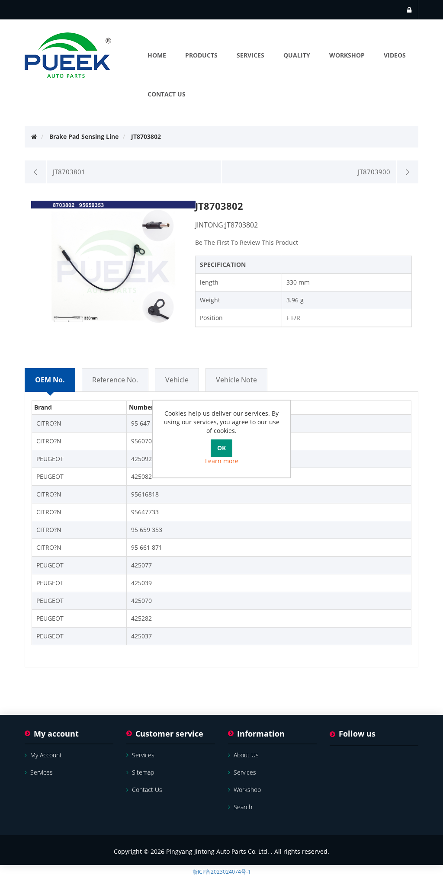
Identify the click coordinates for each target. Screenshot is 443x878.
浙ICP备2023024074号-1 (222, 871)
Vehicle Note (236, 380)
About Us (246, 755)
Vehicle (177, 380)
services (41, 772)
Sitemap (143, 772)
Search (243, 807)
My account (46, 755)
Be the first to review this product (246, 242)
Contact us (147, 789)
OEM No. (50, 380)
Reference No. (115, 380)
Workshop (247, 789)
